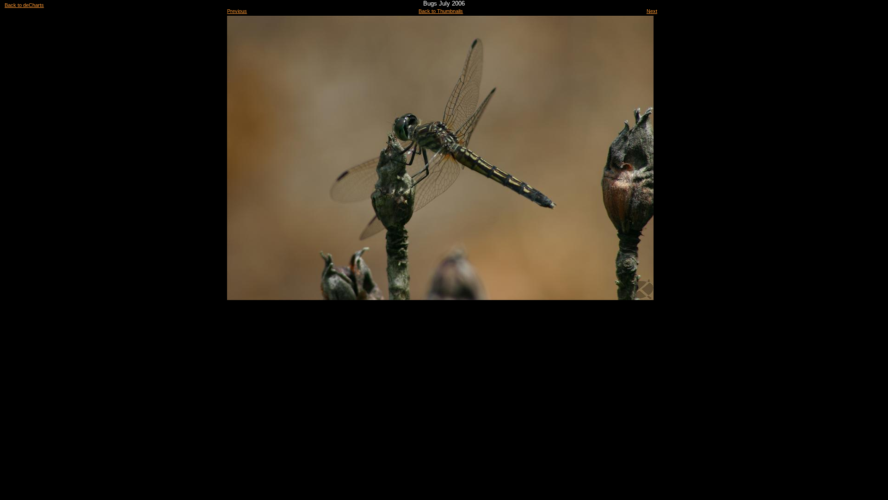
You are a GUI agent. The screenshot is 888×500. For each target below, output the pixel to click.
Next (652, 11)
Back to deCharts (24, 5)
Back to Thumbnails (441, 11)
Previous (237, 11)
